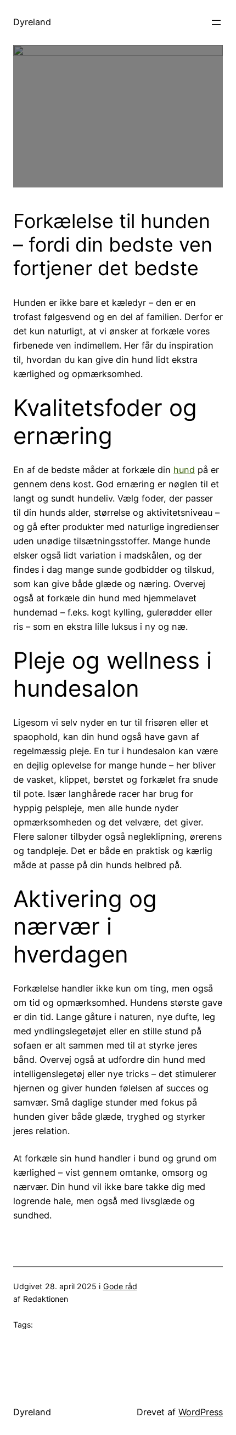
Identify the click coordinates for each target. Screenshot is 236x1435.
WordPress (200, 1411)
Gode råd (120, 1286)
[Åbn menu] (216, 22)
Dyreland (32, 21)
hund (184, 469)
